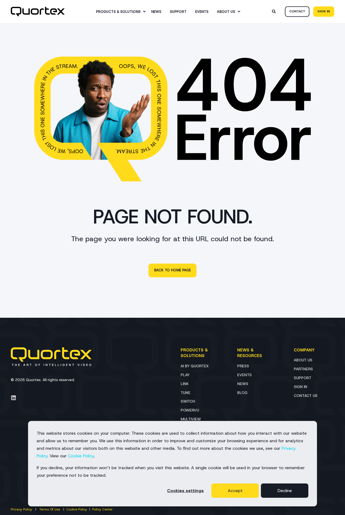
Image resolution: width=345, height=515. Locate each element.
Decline (285, 490)
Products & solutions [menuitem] (118, 11)
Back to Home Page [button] (172, 270)
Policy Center (102, 509)
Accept (235, 490)
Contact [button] (297, 11)
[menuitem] (144, 11)
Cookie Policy (81, 456)
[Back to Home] (38, 11)
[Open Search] (274, 11)
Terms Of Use (49, 509)
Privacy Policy (21, 509)
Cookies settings (185, 490)
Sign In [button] (324, 11)
